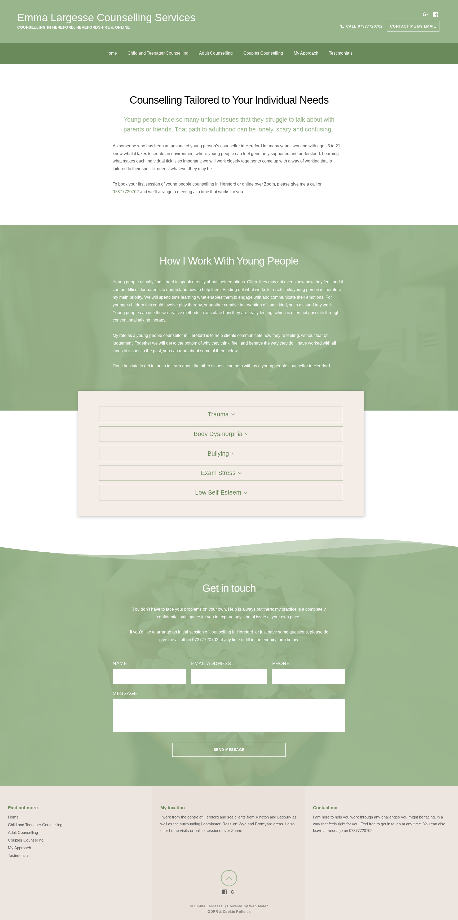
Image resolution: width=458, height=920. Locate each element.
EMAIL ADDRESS (211, 663)
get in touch (155, 366)
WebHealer (258, 906)
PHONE (281, 663)
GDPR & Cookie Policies (229, 912)
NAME (120, 663)
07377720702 (126, 192)
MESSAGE (125, 693)
